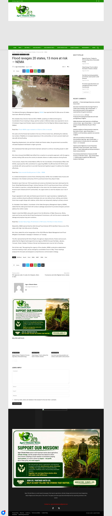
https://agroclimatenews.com (31, 286)
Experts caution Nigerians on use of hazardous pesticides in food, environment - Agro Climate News (85, 147)
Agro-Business (16, 352)
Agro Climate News (20, 66)
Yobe (46, 257)
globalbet (75, 102)
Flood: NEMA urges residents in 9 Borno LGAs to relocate (35, 129)
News (28, 54)
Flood (29, 257)
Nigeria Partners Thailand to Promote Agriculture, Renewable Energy (90, 60)
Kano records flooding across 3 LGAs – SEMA (32, 172)
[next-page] (16, 361)
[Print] (43, 71)
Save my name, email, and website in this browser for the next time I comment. (35, 399)
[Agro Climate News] (13, 67)
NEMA (33, 257)
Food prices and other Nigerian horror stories (57, 275)
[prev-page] (13, 361)
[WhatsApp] (35, 71)
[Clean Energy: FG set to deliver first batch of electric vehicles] (41, 347)
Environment (22, 54)
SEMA (42, 257)
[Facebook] (96, 1)
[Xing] (26, 289)
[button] (98, 48)
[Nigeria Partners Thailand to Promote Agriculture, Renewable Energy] (21, 347)
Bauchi (24, 257)
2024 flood (19, 257)
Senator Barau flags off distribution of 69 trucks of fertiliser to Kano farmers (41, 222)
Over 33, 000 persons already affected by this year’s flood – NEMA (86, 124)
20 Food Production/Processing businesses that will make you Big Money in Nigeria (85, 116)
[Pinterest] (31, 71)
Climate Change (19, 52)
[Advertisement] (56, 33)
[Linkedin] (39, 71)
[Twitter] (99, 1)
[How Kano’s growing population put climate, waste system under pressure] (60, 347)
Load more (86, 92)
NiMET (37, 257)
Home (13, 52)
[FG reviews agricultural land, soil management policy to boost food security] (77, 86)
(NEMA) (41, 112)
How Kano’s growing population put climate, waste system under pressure (90, 77)
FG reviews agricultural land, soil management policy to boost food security (90, 85)
